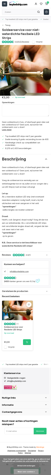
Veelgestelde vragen (16, 378)
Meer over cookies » (26, 472)
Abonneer (40, 431)
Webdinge (40, 447)
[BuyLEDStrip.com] (18, 4)
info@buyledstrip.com (19, 271)
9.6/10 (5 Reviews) (22, 42)
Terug (7, 25)
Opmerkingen (8, 102)
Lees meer (7, 130)
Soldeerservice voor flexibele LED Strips (13, 328)
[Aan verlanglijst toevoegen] (29, 304)
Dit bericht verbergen (26, 466)
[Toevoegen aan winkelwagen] (27, 342)
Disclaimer (32, 451)
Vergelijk (39, 42)
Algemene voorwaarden (16, 451)
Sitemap (28, 453)
